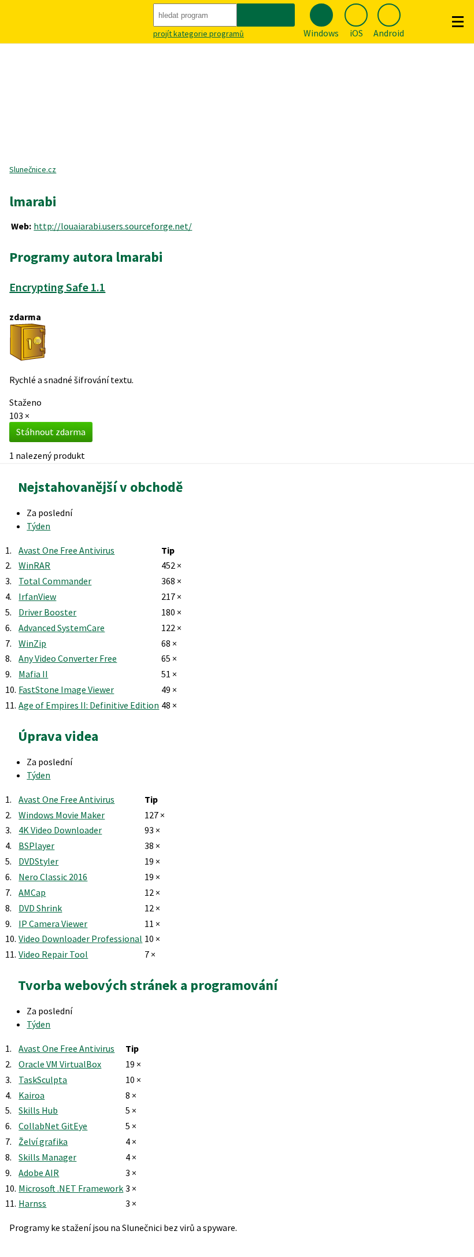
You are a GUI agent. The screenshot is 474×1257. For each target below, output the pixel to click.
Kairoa (31, 1095)
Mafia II (33, 674)
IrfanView (37, 596)
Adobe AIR (38, 1172)
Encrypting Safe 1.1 (57, 287)
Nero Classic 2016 (52, 877)
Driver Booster (47, 612)
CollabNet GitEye (52, 1126)
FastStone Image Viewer (66, 689)
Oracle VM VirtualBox (59, 1064)
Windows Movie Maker (61, 815)
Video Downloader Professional (80, 938)
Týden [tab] (38, 526)
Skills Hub (38, 1110)
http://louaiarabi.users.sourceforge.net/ (113, 226)
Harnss (32, 1203)
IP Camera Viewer (52, 923)
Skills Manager (47, 1157)
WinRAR (34, 565)
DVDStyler (38, 861)
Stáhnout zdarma (51, 431)
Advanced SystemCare (61, 627)
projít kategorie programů (198, 33)
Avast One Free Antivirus (66, 550)
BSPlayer (36, 845)
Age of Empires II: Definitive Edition (88, 705)
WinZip (32, 643)
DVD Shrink (40, 908)
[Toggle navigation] (457, 22)
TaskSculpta (42, 1079)
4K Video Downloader (60, 830)
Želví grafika (43, 1141)
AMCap (32, 892)
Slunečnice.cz (32, 169)
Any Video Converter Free (67, 658)
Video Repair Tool (53, 954)
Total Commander (54, 581)
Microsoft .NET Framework (70, 1188)
